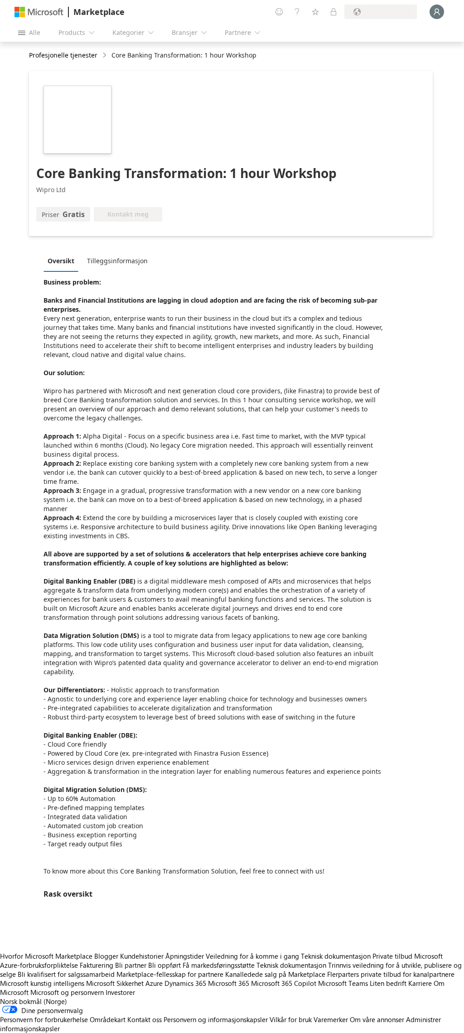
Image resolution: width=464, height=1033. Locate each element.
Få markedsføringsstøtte (219, 965)
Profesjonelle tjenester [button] (63, 55)
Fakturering (96, 965)
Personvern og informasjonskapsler (216, 1019)
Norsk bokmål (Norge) (33, 1001)
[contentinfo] (105, 55)
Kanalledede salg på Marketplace (275, 974)
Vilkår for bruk (291, 1019)
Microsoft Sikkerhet (115, 983)
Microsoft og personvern (67, 992)
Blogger (106, 956)
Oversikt (61, 260)
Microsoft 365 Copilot (283, 983)
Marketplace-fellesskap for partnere (169, 974)
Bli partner (130, 965)
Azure (154, 983)
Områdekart (108, 1019)
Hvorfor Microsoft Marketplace (46, 956)
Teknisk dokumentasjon (336, 956)
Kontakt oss (144, 1019)
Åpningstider (184, 956)
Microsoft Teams (343, 983)
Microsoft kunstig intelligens (42, 983)
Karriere (420, 983)
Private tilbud (392, 956)
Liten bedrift (388, 983)
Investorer (120, 992)
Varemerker (331, 1019)
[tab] (63, 260)
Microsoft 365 (228, 983)
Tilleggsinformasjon (117, 260)
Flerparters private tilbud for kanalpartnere (390, 974)
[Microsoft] (38, 12)
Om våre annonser (377, 1019)
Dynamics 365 (185, 983)
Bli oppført (164, 965)
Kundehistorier (142, 956)
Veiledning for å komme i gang (252, 956)
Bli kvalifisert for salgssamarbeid (66, 974)
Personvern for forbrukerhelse (44, 1019)
